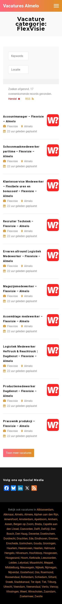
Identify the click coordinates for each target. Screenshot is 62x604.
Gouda (38, 543)
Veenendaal (33, 586)
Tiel (44, 582)
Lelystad (23, 562)
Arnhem (52, 519)
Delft (37, 529)
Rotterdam (27, 577)
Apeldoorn (40, 519)
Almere (28, 514)
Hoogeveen (50, 553)
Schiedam (41, 577)
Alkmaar (8, 514)
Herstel (12, 98)
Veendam (19, 586)
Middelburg (12, 567)
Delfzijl (45, 529)
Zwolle (38, 596)
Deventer (34, 533)
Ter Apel (35, 582)
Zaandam (49, 591)
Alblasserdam (45, 509)
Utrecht (8, 586)
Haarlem (12, 548)
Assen (8, 524)
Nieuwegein (27, 567)
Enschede (12, 543)
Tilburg (51, 582)
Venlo (45, 586)
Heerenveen (25, 548)
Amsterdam (26, 519)
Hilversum (22, 553)
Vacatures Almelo (21, 5)
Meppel (48, 562)
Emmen (53, 538)
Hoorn (24, 557)
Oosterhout (27, 572)
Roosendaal (12, 577)
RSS (27, 98)
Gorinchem (25, 543)
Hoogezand (12, 557)
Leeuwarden (48, 557)
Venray (54, 586)
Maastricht (36, 562)
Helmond (49, 548)
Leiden (13, 562)
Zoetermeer (26, 596)
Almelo (19, 514)
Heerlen (38, 548)
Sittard (52, 577)
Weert (23, 591)
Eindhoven (41, 538)
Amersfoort (11, 519)
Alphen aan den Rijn (46, 514)
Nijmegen (50, 567)
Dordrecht (10, 538)
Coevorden (26, 529)
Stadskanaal (21, 582)
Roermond (47, 572)
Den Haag (21, 533)
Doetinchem (47, 533)
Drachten (22, 538)
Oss (37, 572)
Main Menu (56, 5)
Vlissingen (12, 591)
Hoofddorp (35, 553)
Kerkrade (34, 557)
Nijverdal (13, 572)
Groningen (49, 543)
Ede (31, 538)
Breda (38, 524)
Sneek (9, 582)
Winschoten (35, 591)
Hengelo (9, 553)
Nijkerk (39, 567)
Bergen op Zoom (23, 524)
